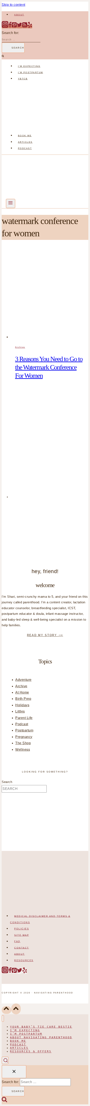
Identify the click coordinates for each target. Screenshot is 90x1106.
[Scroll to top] (6, 1010)
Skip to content (13, 4)
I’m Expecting (29, 66)
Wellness (22, 749)
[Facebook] (10, 26)
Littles (20, 711)
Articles (25, 142)
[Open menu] (10, 203)
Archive (20, 347)
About (19, 15)
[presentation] (49, 293)
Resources (23, 960)
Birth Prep (23, 698)
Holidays (22, 705)
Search (7, 782)
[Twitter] (19, 26)
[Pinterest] (14, 26)
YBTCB (23, 79)
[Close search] (14, 1071)
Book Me (25, 135)
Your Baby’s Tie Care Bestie (41, 1026)
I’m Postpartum (30, 72)
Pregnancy (23, 737)
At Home (22, 692)
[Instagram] (5, 26)
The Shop (23, 743)
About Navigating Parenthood (41, 1037)
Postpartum (24, 730)
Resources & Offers (30, 1051)
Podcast (25, 148)
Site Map (21, 935)
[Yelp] (29, 26)
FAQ (17, 941)
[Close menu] (3, 1018)
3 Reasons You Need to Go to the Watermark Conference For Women (48, 367)
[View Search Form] (5, 1060)
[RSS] (24, 26)
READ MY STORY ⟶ (45, 635)
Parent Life (24, 718)
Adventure (23, 679)
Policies (21, 928)
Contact (21, 947)
